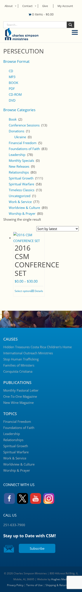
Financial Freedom (23, 143)
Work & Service (20, 202)
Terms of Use (34, 585)
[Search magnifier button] (70, 25)
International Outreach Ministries (28, 353)
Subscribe (37, 548)
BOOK (13, 82)
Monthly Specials (21, 160)
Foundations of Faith (24, 149)
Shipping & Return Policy (60, 585)
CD (11, 71)
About (9, 6)
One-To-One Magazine (20, 396)
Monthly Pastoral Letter (20, 390)
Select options (23, 291)
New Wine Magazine (18, 402)
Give (45, 6)
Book (13, 119)
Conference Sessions (24, 125)
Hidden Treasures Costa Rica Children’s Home (37, 347)
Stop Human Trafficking (21, 359)
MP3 (12, 77)
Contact (27, 6)
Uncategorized (19, 196)
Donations (16, 131)
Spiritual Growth (21, 178)
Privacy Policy (15, 585)
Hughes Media (60, 579)
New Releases (19, 166)
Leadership (17, 154)
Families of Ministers (18, 365)
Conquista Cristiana (17, 371)
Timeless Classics (21, 190)
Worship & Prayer (22, 213)
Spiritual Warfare (21, 184)
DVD (12, 100)
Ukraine (20, 137)
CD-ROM (15, 94)
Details (39, 291)
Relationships (19, 172)
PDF (12, 88)
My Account (65, 6)
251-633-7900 (14, 525)
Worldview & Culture (24, 207)
